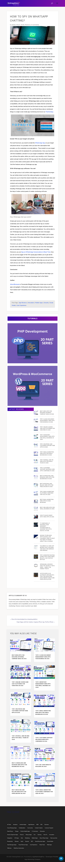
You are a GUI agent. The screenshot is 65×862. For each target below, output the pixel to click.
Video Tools (42, 844)
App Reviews (23, 303)
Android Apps (23, 824)
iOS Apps (16, 838)
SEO (32, 841)
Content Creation (39, 828)
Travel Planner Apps (23, 844)
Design (16, 831)
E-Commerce (35, 831)
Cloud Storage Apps (12, 828)
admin (13, 25)
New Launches (53, 838)
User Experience (21, 305)
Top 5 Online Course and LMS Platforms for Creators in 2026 (47, 428)
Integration (9, 838)
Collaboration (22, 828)
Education (42, 831)
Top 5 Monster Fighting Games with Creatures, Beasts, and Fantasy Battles (47, 557)
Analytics (15, 824)
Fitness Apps (29, 834)
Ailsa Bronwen (15, 284)
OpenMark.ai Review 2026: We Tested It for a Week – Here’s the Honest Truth (47, 567)
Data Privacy (10, 831)
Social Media (50, 841)
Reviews (27, 25)
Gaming (39, 834)
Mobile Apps (39, 303)
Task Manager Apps (11, 844)
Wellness (9, 848)
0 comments (35, 25)
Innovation (31, 303)
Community (30, 828)
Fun (34, 834)
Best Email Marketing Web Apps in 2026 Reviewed (47, 501)
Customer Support (49, 828)
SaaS (22, 841)
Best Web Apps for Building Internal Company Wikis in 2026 (47, 413)
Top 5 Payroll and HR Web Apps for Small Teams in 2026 (46, 461)
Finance (22, 834)
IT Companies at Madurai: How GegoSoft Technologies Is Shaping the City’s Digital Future (46, 527)
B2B (37, 824)
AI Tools (9, 824)
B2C (41, 824)
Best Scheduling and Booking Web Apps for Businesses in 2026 (47, 477)
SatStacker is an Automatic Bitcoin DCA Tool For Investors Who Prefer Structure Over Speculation (47, 576)
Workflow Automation (19, 848)
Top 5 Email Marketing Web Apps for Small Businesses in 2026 (47, 453)
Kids (22, 838)
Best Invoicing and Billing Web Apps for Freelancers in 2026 (46, 485)
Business (47, 824)
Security (46, 303)
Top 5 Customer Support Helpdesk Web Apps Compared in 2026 (47, 469)
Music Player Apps (44, 838)
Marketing (27, 838)
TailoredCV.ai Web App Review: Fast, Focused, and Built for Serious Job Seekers (47, 548)
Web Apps (49, 844)
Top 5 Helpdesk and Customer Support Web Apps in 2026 (47, 445)
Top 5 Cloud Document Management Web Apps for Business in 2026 (47, 420)
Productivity (10, 841)
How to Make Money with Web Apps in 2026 (47, 516)
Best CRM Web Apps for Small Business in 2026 (47, 508)
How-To (45, 834)
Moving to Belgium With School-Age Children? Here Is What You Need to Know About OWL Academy (47, 538)
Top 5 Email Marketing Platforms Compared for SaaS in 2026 (47, 493)
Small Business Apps (40, 841)
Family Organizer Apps (12, 834)
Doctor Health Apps (25, 831)
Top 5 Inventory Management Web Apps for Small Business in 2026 (47, 437)
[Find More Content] (61, 858)
